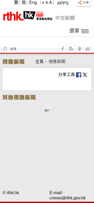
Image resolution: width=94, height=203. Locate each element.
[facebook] (63, 49)
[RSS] (71, 49)
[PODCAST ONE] (79, 49)
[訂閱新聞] (88, 49)
